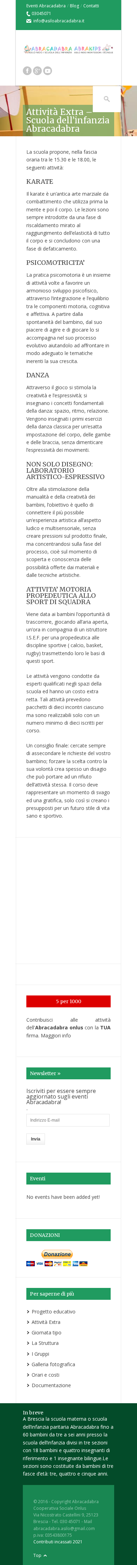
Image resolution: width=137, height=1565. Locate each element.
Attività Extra (46, 1322)
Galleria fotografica (53, 1364)
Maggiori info (56, 1035)
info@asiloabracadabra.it (58, 21)
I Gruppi (40, 1353)
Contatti (91, 6)
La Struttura (45, 1343)
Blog (74, 6)
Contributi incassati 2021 (58, 1542)
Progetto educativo (54, 1311)
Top (37, 1555)
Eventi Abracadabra (46, 6)
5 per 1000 (68, 1001)
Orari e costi (45, 1374)
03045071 (41, 13)
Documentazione (51, 1385)
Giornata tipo (46, 1332)
